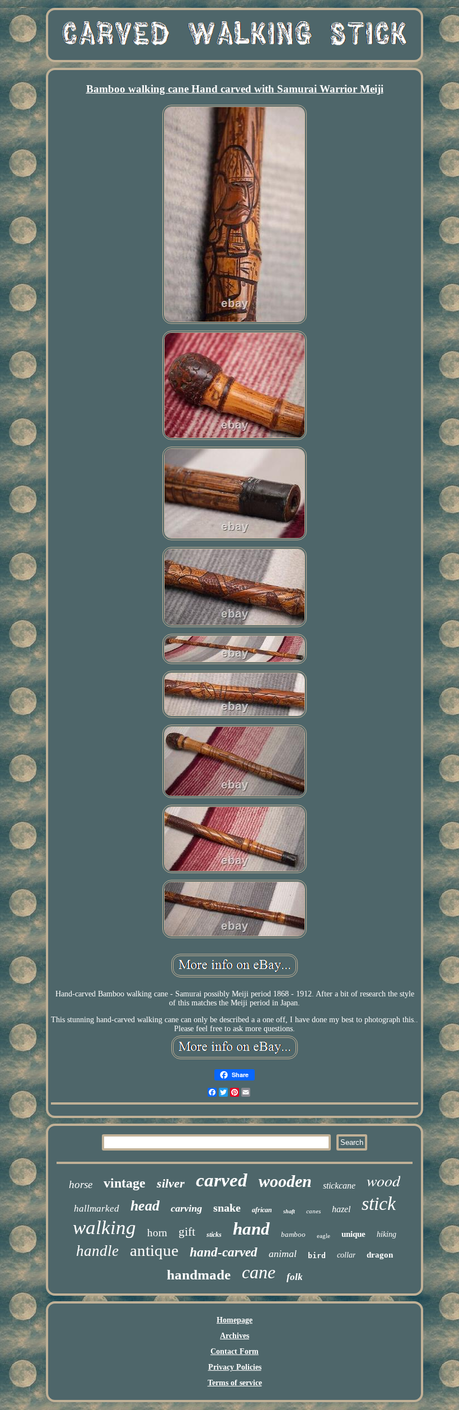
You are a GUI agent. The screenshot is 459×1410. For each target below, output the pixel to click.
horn (157, 1233)
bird (317, 1255)
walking (104, 1228)
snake (227, 1208)
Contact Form (234, 1351)
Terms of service (235, 1383)
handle (97, 1250)
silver (171, 1183)
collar (346, 1255)
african (262, 1210)
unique (353, 1234)
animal (283, 1253)
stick (379, 1203)
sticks (214, 1235)
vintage (125, 1183)
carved (221, 1180)
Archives (234, 1336)
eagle (323, 1235)
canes (313, 1211)
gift (187, 1232)
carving (186, 1208)
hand (251, 1229)
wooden (285, 1181)
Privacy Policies (234, 1367)
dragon (380, 1254)
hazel (341, 1209)
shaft (289, 1211)
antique (154, 1250)
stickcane (339, 1185)
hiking (386, 1234)
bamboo (293, 1234)
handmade (199, 1274)
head (145, 1206)
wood (383, 1180)
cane (258, 1272)
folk (295, 1277)
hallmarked (96, 1208)
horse (80, 1184)
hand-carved (223, 1252)
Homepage (234, 1320)
